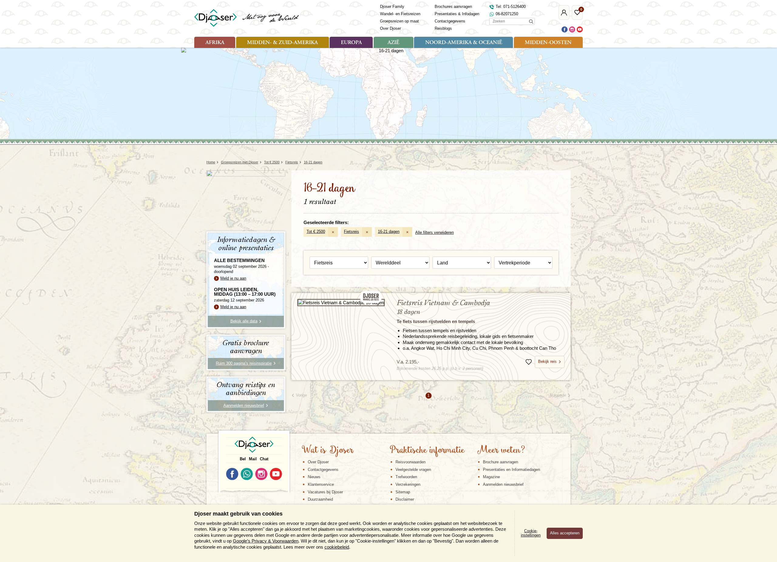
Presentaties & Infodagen (457, 14)
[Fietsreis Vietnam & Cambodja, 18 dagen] (341, 302)
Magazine (491, 477)
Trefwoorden (406, 477)
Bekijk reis (547, 361)
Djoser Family (392, 6)
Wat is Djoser (328, 450)
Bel (243, 459)
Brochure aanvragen (500, 462)
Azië (393, 43)
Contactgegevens (450, 21)
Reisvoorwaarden (410, 462)
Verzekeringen (407, 484)
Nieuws (314, 477)
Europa (351, 43)
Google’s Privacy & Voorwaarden (265, 540)
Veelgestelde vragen (413, 469)
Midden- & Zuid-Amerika (282, 43)
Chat (264, 459)
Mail (253, 459)
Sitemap (402, 492)
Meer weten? (501, 450)
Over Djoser (390, 28)
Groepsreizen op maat (399, 21)
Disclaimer (404, 499)
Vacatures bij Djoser (325, 492)
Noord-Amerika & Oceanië (463, 43)
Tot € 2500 (316, 231)
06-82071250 (507, 14)
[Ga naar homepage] (247, 18)
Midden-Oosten (548, 43)
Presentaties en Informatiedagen (511, 469)
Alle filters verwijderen (434, 232)
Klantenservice (321, 484)
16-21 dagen (388, 231)
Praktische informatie (427, 450)
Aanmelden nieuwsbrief (503, 484)
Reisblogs (443, 28)
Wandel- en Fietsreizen (400, 14)
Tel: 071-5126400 (511, 6)
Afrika (214, 43)
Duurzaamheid (320, 499)
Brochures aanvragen (453, 6)
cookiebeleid (336, 547)
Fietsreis (351, 231)
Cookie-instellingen (531, 533)
